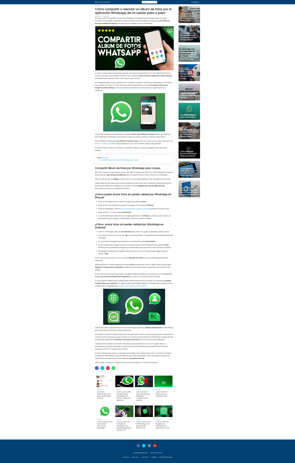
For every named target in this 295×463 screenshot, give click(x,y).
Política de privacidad (165, 457)
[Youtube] (155, 445)
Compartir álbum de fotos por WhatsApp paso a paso (120, 160)
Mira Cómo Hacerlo (102, 2)
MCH (101, 16)
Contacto (145, 457)
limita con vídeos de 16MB (105, 144)
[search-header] (155, 2)
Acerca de (126, 457)
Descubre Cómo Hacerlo (140, 453)
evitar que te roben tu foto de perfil (133, 286)
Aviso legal (135, 457)
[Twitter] (144, 445)
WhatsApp (98, 6)
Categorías (195, 2)
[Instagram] (149, 445)
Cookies (153, 457)
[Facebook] (138, 445)
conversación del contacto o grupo (135, 209)
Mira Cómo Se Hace (156, 453)
